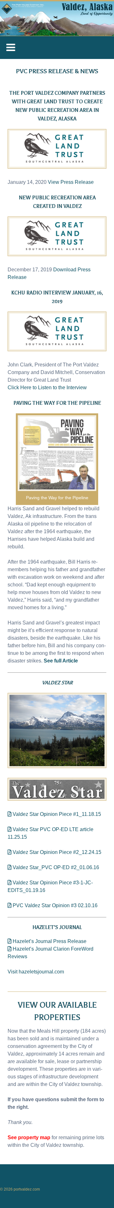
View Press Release (71, 182)
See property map (29, 1137)
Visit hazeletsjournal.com (36, 971)
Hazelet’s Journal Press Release (48, 941)
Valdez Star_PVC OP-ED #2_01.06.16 (55, 867)
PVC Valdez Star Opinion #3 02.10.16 (54, 905)
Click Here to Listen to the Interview (47, 387)
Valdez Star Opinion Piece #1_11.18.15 (56, 814)
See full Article (61, 660)
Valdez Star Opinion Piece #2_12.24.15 (56, 852)
